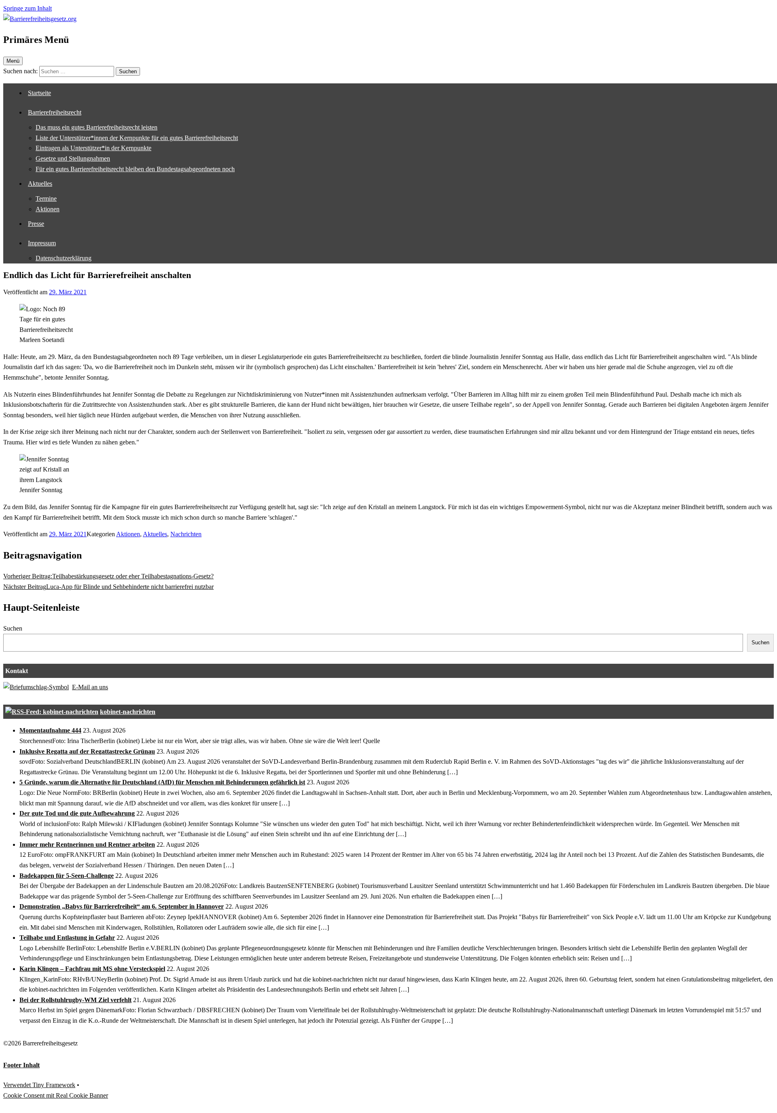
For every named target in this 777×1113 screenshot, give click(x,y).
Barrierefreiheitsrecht (54, 112)
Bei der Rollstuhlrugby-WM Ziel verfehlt (75, 999)
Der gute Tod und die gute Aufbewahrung (77, 813)
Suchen (12, 628)
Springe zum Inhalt (27, 8)
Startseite (39, 92)
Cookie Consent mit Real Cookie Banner (55, 1095)
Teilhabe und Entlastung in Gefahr (67, 937)
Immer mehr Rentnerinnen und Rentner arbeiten (87, 844)
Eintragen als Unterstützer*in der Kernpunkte (93, 147)
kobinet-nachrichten (127, 711)
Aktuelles (40, 183)
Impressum (42, 243)
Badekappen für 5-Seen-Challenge (66, 875)
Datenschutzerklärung (63, 258)
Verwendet (17, 1084)
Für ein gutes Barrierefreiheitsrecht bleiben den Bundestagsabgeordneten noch (135, 169)
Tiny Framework (53, 1084)
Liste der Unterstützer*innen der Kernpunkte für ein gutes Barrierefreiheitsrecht (137, 137)
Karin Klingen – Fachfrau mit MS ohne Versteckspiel (92, 968)
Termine (46, 198)
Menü (12, 61)
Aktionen (47, 209)
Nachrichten (186, 534)
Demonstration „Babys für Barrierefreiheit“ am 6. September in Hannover (121, 906)
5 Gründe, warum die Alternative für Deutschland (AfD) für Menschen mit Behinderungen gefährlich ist (162, 782)
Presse (36, 223)
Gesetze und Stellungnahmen (73, 158)
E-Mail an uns (90, 687)
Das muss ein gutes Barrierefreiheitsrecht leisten (96, 127)
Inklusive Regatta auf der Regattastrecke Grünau (87, 751)
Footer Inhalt (21, 1065)
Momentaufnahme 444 (50, 730)
